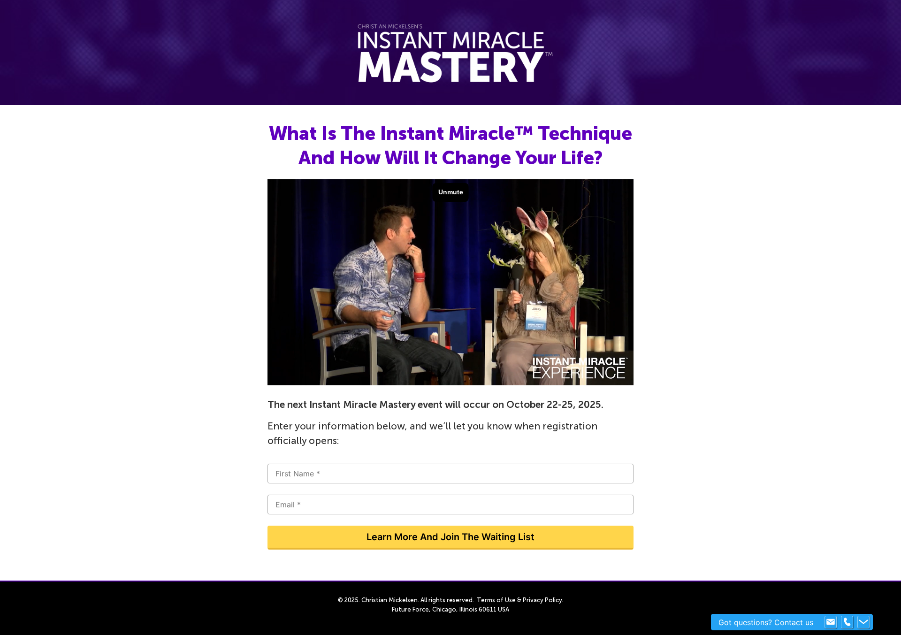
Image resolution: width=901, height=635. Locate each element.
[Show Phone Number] (847, 622)
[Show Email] (831, 622)
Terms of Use (496, 600)
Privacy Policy (542, 600)
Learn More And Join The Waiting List (450, 537)
